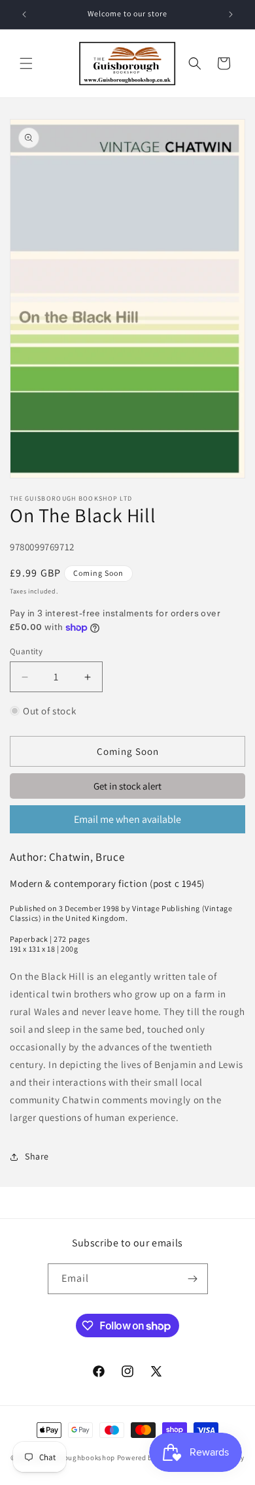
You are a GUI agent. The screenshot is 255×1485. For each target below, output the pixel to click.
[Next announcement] (230, 14)
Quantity (26, 651)
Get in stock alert (128, 786)
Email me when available (127, 819)
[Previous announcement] (24, 14)
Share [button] (37, 1156)
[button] (26, 63)
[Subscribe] (192, 1278)
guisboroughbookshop (76, 1456)
